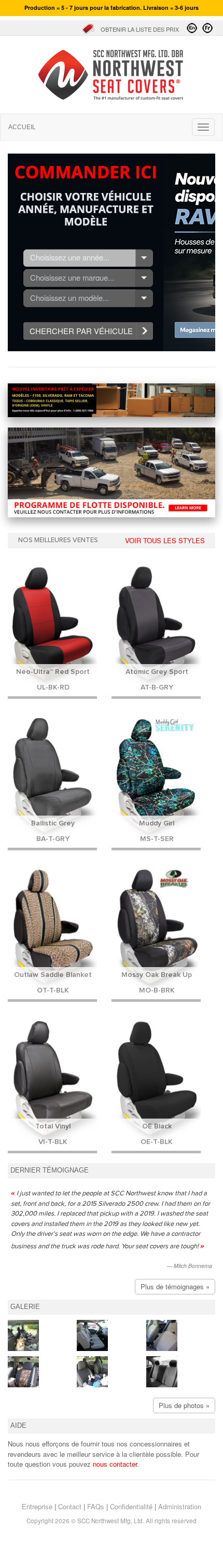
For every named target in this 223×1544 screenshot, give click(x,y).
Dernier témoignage (49, 1170)
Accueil (111, 75)
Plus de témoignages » (175, 1286)
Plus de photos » (184, 1405)
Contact (69, 1506)
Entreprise (37, 1506)
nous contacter (115, 1464)
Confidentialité (131, 1506)
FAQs (95, 1506)
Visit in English (192, 28)
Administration (179, 1506)
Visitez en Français (207, 28)
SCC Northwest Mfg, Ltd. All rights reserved (137, 1521)
